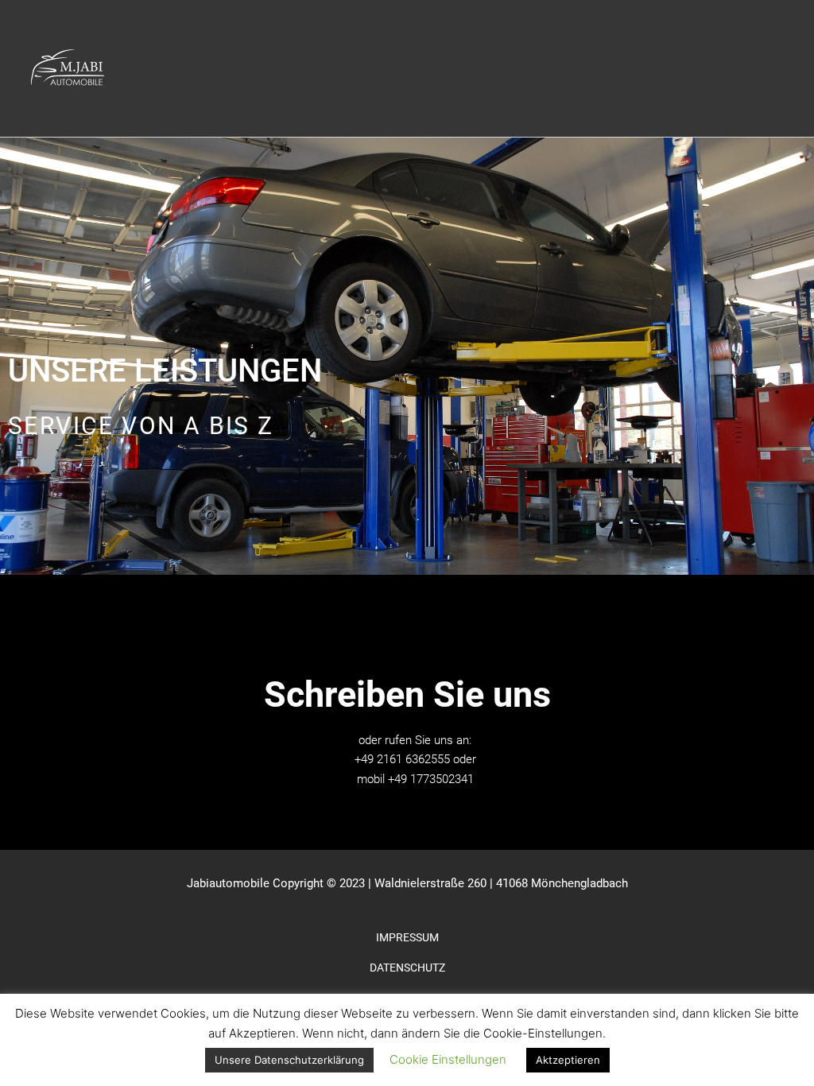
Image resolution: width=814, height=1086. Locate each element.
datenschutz (407, 967)
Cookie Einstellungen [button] (448, 1059)
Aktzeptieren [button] (568, 1059)
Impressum (407, 937)
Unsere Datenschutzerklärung (289, 1059)
